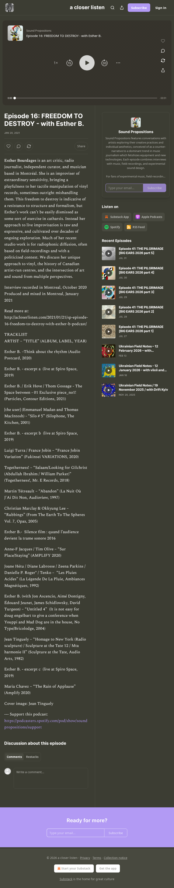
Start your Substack (75, 868)
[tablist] (22, 757)
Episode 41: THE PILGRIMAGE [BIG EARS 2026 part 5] (141, 251)
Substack (66, 879)
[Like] (8, 146)
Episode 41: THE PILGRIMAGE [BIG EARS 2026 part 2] (141, 309)
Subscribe (139, 8)
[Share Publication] (122, 7)
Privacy (85, 858)
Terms (97, 858)
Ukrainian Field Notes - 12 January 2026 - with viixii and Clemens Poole (141, 368)
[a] (108, 253)
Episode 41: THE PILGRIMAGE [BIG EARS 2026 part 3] (141, 290)
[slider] (86, 98)
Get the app (107, 868)
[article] (135, 253)
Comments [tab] (14, 757)
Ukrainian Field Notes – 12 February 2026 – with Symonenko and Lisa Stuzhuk (141, 348)
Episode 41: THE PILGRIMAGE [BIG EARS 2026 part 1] (141, 329)
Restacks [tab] (32, 757)
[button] (55, 62)
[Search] (112, 7)
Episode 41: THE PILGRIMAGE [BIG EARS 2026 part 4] (141, 270)
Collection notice (115, 858)
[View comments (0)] (163, 50)
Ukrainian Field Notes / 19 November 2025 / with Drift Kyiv (143, 387)
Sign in (160, 8)
